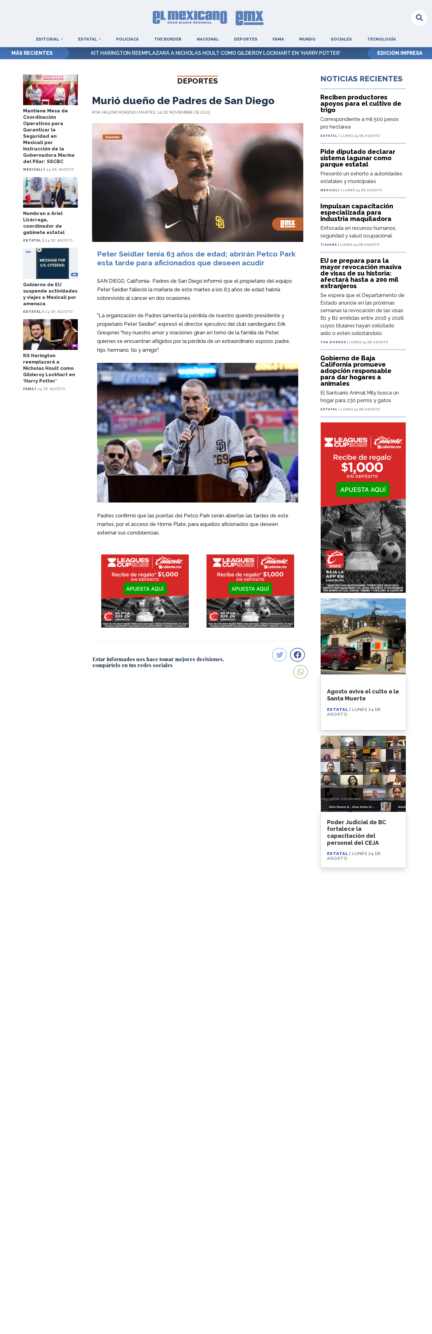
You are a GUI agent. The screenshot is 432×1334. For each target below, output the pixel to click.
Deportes (245, 39)
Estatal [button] (88, 39)
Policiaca (127, 39)
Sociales (341, 39)
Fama (278, 39)
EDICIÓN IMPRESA (400, 53)
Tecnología (381, 39)
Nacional (208, 39)
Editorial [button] (48, 39)
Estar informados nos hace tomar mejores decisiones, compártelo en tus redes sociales (158, 662)
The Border (168, 39)
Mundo (307, 39)
